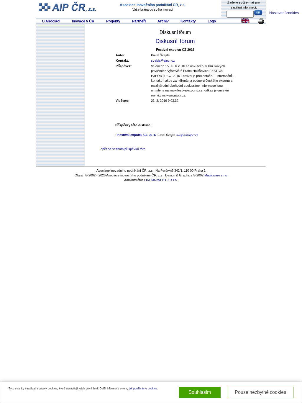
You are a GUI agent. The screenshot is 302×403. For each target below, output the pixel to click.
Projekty (113, 21)
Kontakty (188, 21)
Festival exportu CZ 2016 (136, 135)
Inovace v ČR (83, 21)
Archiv (163, 21)
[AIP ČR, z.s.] (68, 6)
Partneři (139, 21)
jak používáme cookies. (143, 388)
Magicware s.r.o (215, 175)
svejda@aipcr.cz (163, 60)
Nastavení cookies (284, 13)
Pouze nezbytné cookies (260, 392)
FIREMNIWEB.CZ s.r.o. (161, 180)
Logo (212, 21)
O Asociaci (51, 21)
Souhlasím (199, 392)
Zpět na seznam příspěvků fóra (122, 149)
